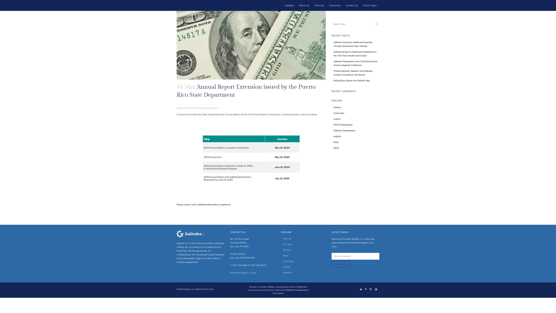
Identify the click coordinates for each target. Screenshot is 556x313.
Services (287, 250)
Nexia (271, 287)
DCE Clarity (209, 289)
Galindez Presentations (344, 130)
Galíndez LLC (212, 108)
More (336, 142)
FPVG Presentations (343, 124)
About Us (287, 238)
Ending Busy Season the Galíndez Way (352, 80)
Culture (337, 119)
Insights (337, 136)
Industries (287, 272)
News (199, 108)
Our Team (287, 244)
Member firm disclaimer (296, 290)
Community (339, 113)
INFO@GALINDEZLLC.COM (243, 273)
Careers (337, 107)
